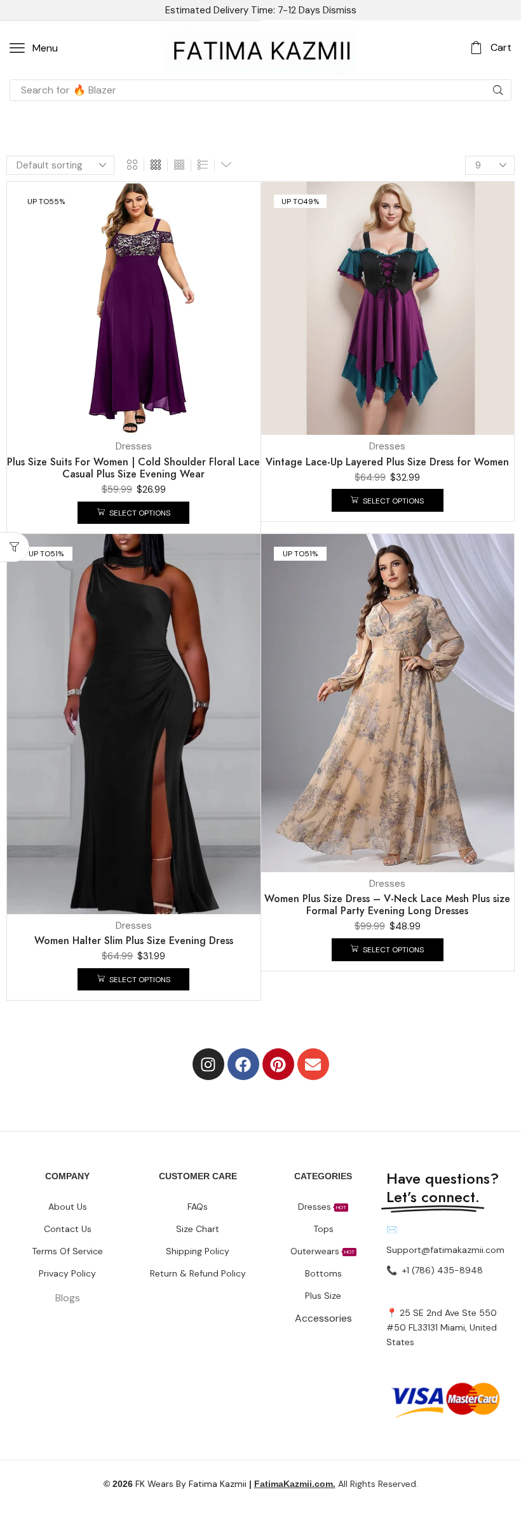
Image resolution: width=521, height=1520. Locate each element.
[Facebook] (243, 1064)
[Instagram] (208, 1064)
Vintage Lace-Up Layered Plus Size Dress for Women (387, 462)
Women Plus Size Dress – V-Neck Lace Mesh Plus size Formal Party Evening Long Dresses (387, 904)
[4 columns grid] (179, 165)
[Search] (498, 90)
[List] (203, 165)
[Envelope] (313, 1064)
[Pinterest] (278, 1064)
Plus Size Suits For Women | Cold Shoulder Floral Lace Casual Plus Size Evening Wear (133, 468)
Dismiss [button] (339, 10)
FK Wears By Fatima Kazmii (175, 1483)
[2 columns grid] (132, 165)
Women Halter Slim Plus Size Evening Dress (133, 940)
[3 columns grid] (156, 165)
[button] (34, 48)
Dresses (134, 446)
